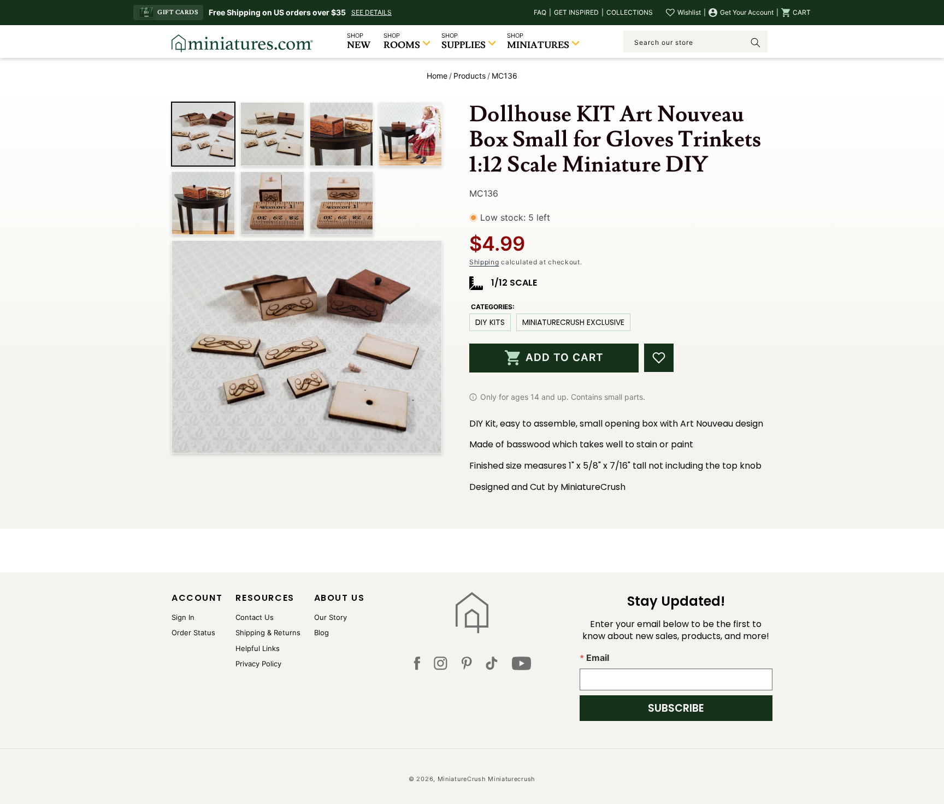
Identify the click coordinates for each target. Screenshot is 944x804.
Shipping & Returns (267, 632)
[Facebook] (417, 666)
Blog (321, 632)
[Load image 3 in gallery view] (341, 133)
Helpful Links (257, 648)
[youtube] (521, 666)
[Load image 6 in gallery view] (272, 203)
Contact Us (254, 617)
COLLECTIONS (629, 12)
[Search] (756, 43)
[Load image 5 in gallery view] (203, 203)
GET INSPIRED (576, 12)
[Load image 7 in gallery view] (341, 203)
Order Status (193, 632)
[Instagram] (440, 666)
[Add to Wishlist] (659, 358)
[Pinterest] (467, 666)
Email (597, 657)
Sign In (183, 617)
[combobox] (695, 41)
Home (437, 75)
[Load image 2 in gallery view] (272, 133)
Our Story (330, 617)
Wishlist (689, 12)
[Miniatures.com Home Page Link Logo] (472, 613)
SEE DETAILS (371, 12)
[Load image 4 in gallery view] (410, 133)
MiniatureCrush (462, 779)
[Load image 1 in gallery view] (203, 133)
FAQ (540, 12)
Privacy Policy (258, 663)
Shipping (484, 262)
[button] (796, 13)
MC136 (504, 75)
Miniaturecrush (511, 779)
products (469, 75)
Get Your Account (747, 12)
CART (802, 12)
